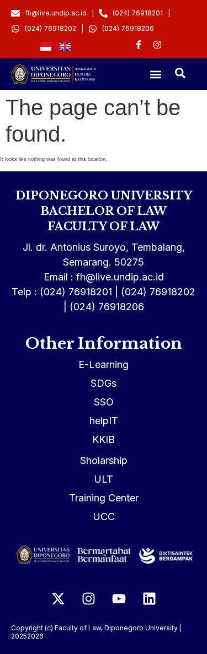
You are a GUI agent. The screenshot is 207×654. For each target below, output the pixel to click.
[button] (155, 74)
